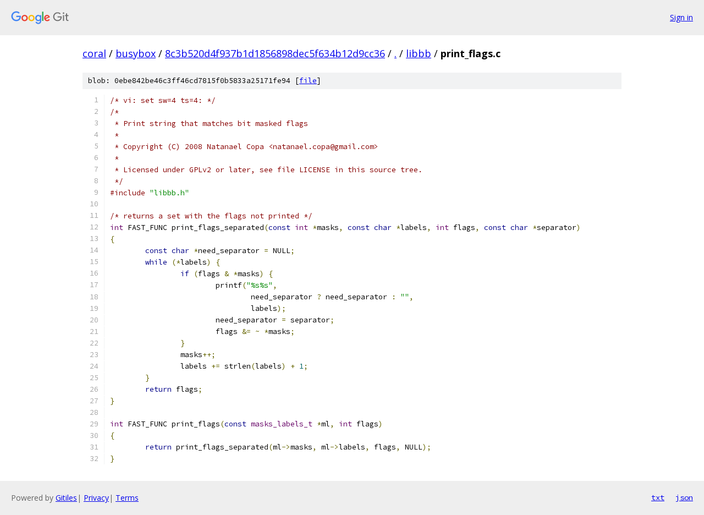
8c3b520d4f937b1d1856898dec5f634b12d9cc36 (275, 53)
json (684, 497)
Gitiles (66, 497)
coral (94, 53)
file (308, 80)
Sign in (681, 17)
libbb (418, 53)
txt (657, 497)
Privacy (96, 497)
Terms (127, 497)
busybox (136, 53)
